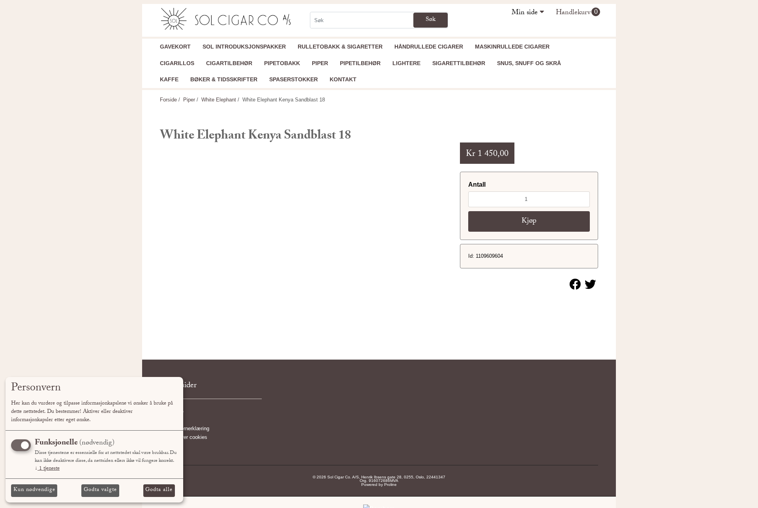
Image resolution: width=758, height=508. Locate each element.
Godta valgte (100, 490)
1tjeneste (47, 469)
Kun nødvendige (34, 490)
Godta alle (159, 490)
